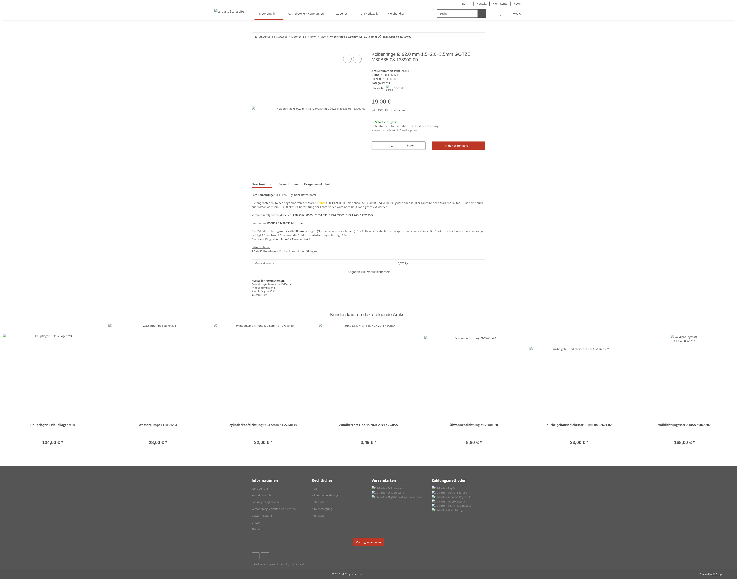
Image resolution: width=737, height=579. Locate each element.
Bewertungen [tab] (288, 184)
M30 (388, 83)
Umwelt (256, 522)
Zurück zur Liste (264, 36)
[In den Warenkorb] (255, 49)
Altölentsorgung (322, 509)
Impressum (319, 515)
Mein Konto (500, 3)
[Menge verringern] (376, 146)
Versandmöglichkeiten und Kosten (274, 509)
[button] (493, 13)
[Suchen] (482, 13)
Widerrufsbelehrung (325, 495)
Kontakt (482, 3)
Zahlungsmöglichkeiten (267, 502)
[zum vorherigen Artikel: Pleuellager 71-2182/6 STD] (473, 37)
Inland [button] (416, 130)
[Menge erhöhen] (421, 146)
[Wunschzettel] (500, 13)
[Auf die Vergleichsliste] (347, 59)
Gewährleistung (262, 515)
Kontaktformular (262, 495)
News (517, 3)
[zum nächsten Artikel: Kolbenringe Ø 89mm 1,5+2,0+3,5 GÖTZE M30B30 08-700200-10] (481, 37)
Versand (403, 110)
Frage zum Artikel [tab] (317, 184)
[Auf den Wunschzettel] (357, 59)
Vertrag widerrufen (368, 542)
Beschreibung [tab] (262, 184)
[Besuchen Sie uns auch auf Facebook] (255, 555)
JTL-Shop (717, 574)
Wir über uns (260, 488)
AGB (314, 488)
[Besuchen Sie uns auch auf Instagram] (265, 555)
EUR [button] (464, 3)
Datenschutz (320, 502)
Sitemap (257, 529)
